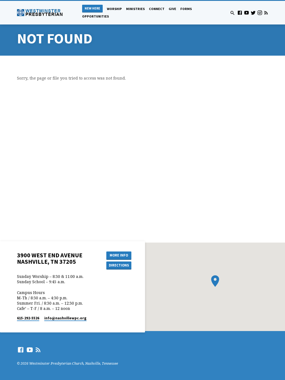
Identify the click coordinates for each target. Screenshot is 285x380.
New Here (92, 8)
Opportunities (95, 16)
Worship (114, 9)
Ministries (135, 9)
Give (172, 9)
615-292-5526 (28, 318)
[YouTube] (246, 12)
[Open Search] (232, 13)
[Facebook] (239, 12)
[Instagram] (259, 12)
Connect (156, 9)
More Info (119, 255)
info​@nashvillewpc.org (65, 318)
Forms (186, 9)
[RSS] (266, 12)
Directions (119, 265)
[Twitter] (253, 12)
